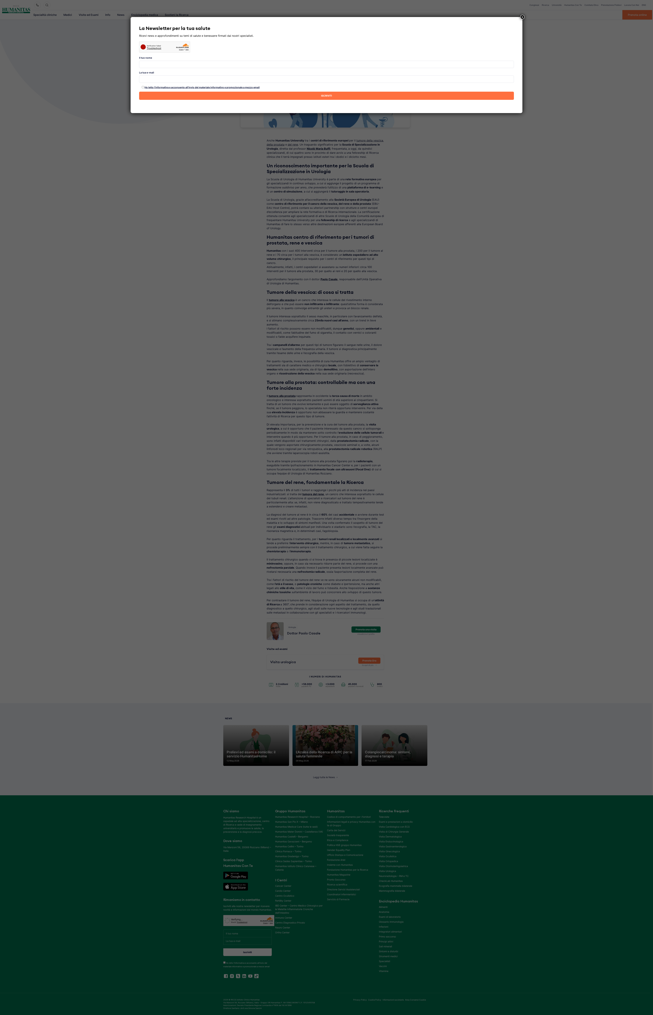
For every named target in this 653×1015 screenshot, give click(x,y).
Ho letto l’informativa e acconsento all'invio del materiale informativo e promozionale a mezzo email (202, 87)
